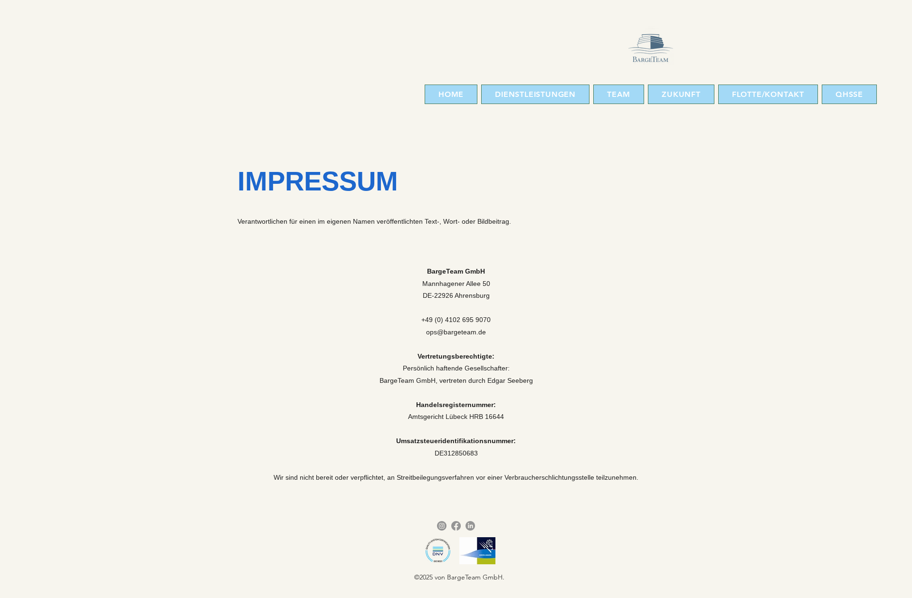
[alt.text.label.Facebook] (456, 526)
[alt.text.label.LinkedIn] (470, 526)
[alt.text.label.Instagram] (441, 526)
